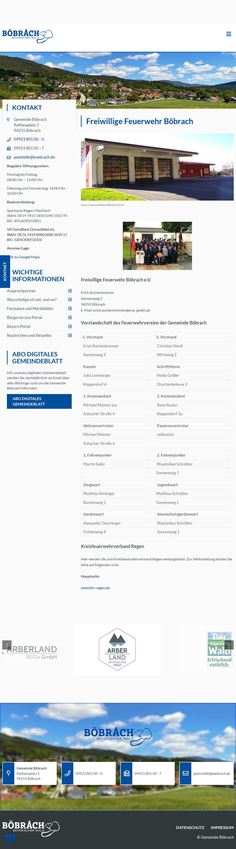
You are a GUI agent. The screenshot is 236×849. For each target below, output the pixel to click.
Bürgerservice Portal (24, 317)
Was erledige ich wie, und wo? (32, 299)
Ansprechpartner (21, 290)
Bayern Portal (18, 326)
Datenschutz (190, 827)
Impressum (222, 827)
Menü (229, 34)
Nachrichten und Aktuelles (29, 335)
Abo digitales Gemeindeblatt (29, 401)
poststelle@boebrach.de (34, 157)
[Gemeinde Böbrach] (27, 36)
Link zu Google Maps (23, 257)
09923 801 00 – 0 (29, 139)
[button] (10, 839)
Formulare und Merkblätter (30, 308)
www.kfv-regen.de (95, 587)
